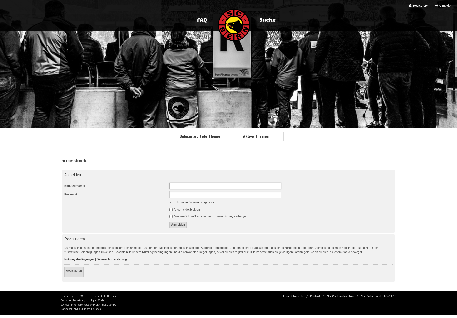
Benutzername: (74, 186)
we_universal (73, 305)
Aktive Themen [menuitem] (256, 136)
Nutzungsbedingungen (79, 259)
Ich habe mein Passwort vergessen (192, 202)
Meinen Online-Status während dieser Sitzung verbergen (210, 216)
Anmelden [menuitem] (445, 5)
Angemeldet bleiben (186, 209)
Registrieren (74, 270)
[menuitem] (68, 309)
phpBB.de (98, 300)
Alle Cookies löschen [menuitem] (340, 296)
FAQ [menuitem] (202, 20)
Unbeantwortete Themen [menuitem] (201, 136)
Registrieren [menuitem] (421, 5)
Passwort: (71, 194)
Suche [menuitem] (267, 20)
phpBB (77, 296)
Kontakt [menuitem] (315, 296)
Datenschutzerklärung (112, 259)
